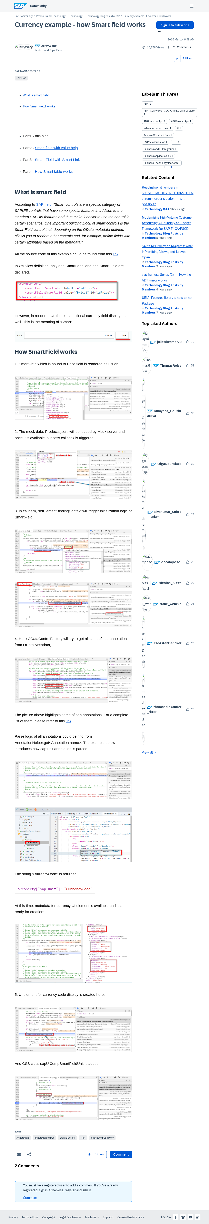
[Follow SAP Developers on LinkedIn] (197, 1217)
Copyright (48, 1217)
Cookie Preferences (130, 1217)
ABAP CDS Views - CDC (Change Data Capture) (169, 110)
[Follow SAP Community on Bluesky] (183, 1217)
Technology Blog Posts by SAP (103, 16)
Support (108, 1217)
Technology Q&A (157, 209)
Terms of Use (30, 1217)
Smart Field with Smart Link (57, 160)
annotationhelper (44, 1137)
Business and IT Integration (159, 149)
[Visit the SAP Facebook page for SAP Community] (175, 1217)
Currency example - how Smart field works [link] (147, 16)
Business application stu (157, 156)
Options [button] (158, 32)
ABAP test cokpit (180, 121)
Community (38, 6)
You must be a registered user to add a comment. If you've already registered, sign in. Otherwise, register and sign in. (70, 1188)
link (115, 254)
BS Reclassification (154, 142)
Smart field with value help (56, 148)
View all (147, 752)
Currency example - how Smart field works (80, 24)
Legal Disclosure (70, 1217)
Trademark (91, 1217)
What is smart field (36, 95)
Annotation (23, 1137)
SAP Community (24, 16)
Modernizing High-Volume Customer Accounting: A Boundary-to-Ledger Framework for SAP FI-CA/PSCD (167, 223)
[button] (177, 58)
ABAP (146, 103)
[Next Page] (171, 167)
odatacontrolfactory (102, 1137)
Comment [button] (121, 1154)
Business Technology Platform (161, 163)
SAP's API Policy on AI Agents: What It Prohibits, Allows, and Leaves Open (167, 251)
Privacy (13, 1217)
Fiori (83, 1137)
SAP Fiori (21, 78)
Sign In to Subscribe (175, 25)
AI (178, 128)
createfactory (67, 1137)
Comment (30, 1197)
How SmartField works (39, 106)
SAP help (43, 204)
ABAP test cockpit (153, 121)
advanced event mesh (156, 128)
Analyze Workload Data (157, 135)
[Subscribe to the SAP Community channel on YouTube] (190, 1217)
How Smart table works (54, 172)
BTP (175, 142)
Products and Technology (51, 16)
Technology (75, 16)
